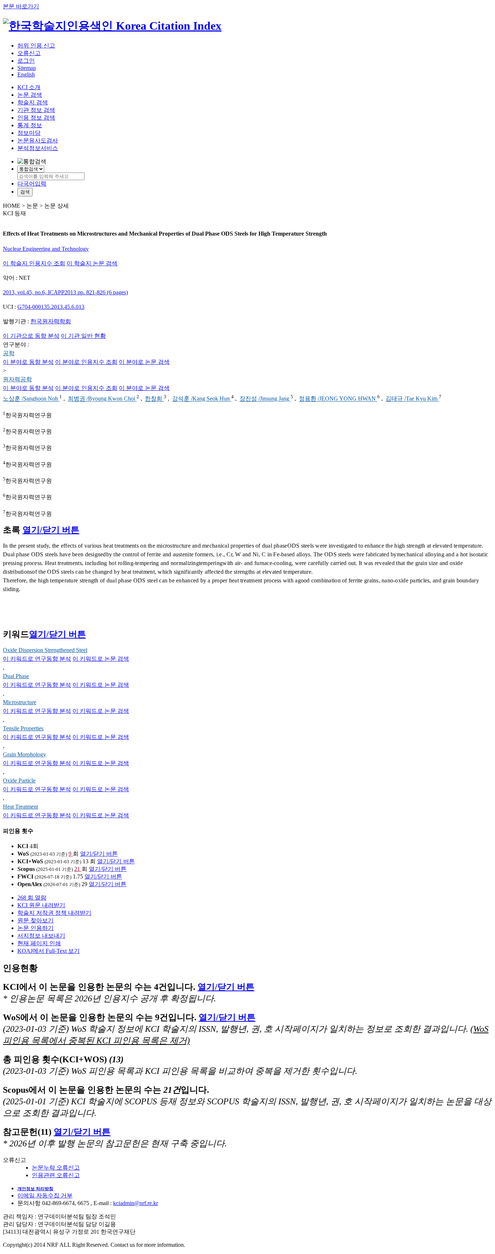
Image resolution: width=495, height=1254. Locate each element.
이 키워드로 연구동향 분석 (37, 659)
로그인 (26, 61)
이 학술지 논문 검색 (92, 263)
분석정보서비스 (37, 148)
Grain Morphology (24, 754)
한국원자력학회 (50, 321)
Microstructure (19, 702)
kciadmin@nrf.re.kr (135, 1203)
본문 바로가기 (21, 6)
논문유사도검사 (37, 140)
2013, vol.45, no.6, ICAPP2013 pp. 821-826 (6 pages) (65, 292)
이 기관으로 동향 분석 (31, 336)
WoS (23, 854)
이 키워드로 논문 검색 (100, 659)
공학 (8, 353)
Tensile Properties (23, 728)
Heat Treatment (20, 807)
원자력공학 (17, 379)
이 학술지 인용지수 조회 (34, 263)
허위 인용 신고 (36, 45)
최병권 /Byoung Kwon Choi (102, 399)
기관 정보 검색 (36, 110)
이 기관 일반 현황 (83, 336)
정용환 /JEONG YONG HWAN (338, 399)
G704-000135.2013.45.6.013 (50, 307)
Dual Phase (16, 676)
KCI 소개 (29, 87)
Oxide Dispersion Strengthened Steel (45, 650)
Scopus (26, 869)
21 (78, 869)
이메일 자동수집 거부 (44, 1195)
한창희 (154, 399)
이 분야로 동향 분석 (28, 362)
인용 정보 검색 (36, 118)
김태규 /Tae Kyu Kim (412, 399)
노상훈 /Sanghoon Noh (31, 399)
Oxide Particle (19, 780)
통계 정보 (29, 125)
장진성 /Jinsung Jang (265, 399)
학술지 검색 (32, 102)
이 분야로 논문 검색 (144, 362)
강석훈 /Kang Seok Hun (201, 399)
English (26, 74)
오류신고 (29, 53)
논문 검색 (29, 95)
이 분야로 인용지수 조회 (86, 362)
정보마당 (29, 133)
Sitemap (26, 68)
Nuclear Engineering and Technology (46, 249)
